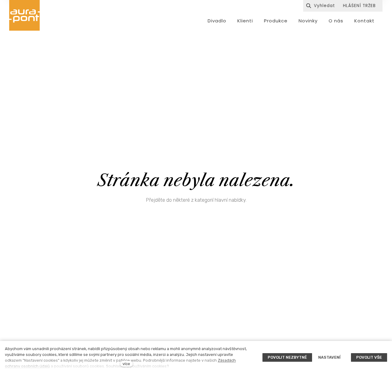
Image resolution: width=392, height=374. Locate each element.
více (126, 363)
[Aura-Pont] (24, 15)
